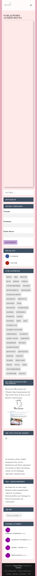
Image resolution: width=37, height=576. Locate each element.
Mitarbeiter (11, 343)
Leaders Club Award (14, 330)
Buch (8, 281)
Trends (9, 365)
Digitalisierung (12, 290)
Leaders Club (12, 325)
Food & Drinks (27, 105)
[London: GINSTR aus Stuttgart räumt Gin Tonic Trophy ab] (18, 84)
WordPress (18, 568)
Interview (10, 316)
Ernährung (11, 299)
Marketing (25, 338)
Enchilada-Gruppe (13, 295)
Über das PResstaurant (11, 571)
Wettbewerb (11, 373)
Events (24, 51)
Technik (10, 360)
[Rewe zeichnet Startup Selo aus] (18, 145)
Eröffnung (22, 299)
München (22, 343)
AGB (29, 574)
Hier (6, 487)
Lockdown (24, 334)
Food (19, 303)
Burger (16, 281)
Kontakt (9, 574)
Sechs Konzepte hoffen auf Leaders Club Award (15, 45)
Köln (25, 321)
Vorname (7, 211)
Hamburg (10, 312)
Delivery (26, 286)
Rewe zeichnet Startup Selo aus (16, 160)
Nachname (7, 221)
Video (24, 365)
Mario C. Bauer (12, 338)
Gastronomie (23, 308)
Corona (25, 281)
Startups (19, 356)
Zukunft (22, 373)
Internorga (20, 312)
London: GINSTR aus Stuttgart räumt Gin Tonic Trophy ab (18, 99)
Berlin (9, 277)
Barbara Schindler (11, 51)
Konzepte (10, 321)
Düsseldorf (25, 290)
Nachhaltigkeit (13, 347)
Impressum (15, 574)
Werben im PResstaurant (24, 571)
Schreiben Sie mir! (19, 474)
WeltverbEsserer (13, 369)
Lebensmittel (12, 334)
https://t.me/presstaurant (20, 392)
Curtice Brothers (13, 286)
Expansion (10, 303)
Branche (23, 277)
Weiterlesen (13, 68)
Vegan (17, 365)
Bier (15, 277)
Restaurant (11, 352)
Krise (19, 321)
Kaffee (19, 316)
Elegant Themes (18, 566)
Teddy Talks (20, 360)
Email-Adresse (9, 231)
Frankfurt (11, 308)
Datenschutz (23, 574)
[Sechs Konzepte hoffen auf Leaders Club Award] (18, 29)
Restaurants (23, 352)
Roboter (10, 356)
